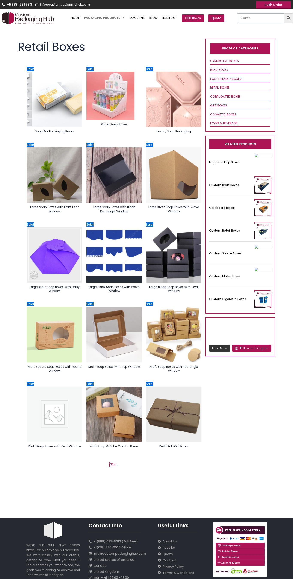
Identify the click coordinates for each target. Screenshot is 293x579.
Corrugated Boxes (225, 96)
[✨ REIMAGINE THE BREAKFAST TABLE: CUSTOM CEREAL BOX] (232, 337)
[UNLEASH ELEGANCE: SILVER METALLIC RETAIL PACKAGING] (215, 326)
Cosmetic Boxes (223, 114)
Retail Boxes (220, 87)
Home (75, 18)
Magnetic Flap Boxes (224, 162)
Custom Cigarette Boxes (227, 299)
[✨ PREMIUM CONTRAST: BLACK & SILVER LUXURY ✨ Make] (265, 337)
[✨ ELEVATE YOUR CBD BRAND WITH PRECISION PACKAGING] (248, 337)
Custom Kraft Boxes (224, 185)
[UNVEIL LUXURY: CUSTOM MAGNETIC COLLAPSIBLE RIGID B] (248, 326)
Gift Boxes (218, 105)
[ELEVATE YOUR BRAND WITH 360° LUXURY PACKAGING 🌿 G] (265, 326)
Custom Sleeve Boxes (225, 253)
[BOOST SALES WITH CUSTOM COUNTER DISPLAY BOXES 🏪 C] (232, 326)
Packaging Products (102, 18)
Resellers (168, 18)
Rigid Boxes (219, 70)
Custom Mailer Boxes (224, 276)
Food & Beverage (223, 123)
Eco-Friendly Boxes (225, 79)
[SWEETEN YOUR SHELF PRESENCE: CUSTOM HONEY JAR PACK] (215, 337)
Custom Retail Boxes (224, 230)
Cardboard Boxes (224, 61)
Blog (153, 18)
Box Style (137, 18)
